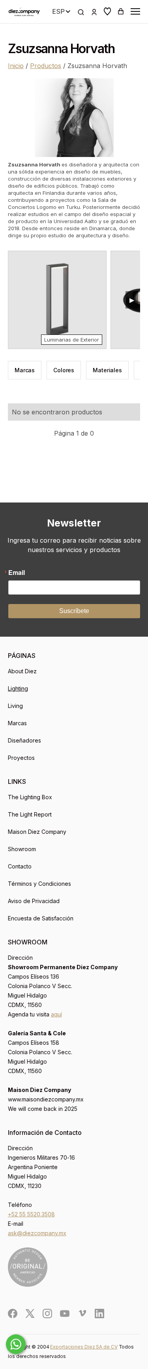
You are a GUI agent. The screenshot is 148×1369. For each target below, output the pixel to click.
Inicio (16, 66)
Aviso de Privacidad (34, 901)
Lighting (18, 688)
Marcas (17, 723)
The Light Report (30, 814)
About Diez (22, 671)
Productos (45, 66)
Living (15, 705)
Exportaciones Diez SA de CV (83, 1347)
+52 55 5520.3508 (31, 1214)
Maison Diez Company (37, 831)
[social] (12, 1313)
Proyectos (21, 757)
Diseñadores (24, 740)
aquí (56, 1014)
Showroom (22, 849)
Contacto (20, 866)
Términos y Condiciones (39, 883)
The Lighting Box (30, 797)
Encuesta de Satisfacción (40, 918)
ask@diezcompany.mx (37, 1233)
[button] (107, 11)
